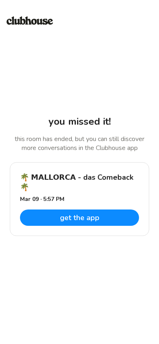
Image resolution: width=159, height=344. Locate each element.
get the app (79, 218)
